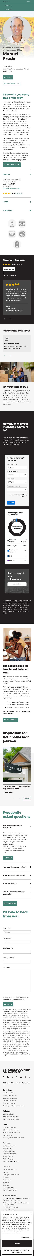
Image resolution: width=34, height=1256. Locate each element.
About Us (6, 1167)
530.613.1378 (11, 184)
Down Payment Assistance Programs (13, 1106)
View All (26, 798)
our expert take (26, 711)
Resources (7, 1143)
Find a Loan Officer (8, 1187)
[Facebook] (3, 1077)
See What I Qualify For (12, 83)
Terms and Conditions (9, 1210)
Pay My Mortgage (8, 1159)
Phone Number (8, 958)
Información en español (10, 1190)
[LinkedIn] (8, 1077)
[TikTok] (29, 1077)
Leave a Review (9, 269)
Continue (17, 1243)
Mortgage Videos (8, 1156)
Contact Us (6, 1185)
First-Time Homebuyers (9, 1100)
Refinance (7, 1111)
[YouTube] (21, 1077)
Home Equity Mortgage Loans (11, 1132)
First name (7, 928)
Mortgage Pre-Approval (10, 1098)
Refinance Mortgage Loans (11, 1119)
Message (6, 968)
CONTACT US (8, 1004)
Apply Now (8, 77)
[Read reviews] (7, 193)
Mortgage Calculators (9, 1146)
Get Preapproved (10, 903)
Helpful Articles (7, 1148)
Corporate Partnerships (10, 1169)
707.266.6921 (9, 186)
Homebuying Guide (8, 1093)
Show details (25, 1237)
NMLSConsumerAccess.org (10, 1161)
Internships (6, 1177)
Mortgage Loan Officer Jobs (11, 1175)
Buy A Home (7, 1090)
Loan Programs (7, 1135)
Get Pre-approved (10, 719)
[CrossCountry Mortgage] (17, 1071)
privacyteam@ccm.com (13, 1050)
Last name (7, 938)
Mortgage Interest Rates (10, 1095)
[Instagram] (16, 1077)
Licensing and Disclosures (10, 1207)
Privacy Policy (6, 999)
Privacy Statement (10, 1195)
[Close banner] (30, 1213)
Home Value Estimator (9, 1151)
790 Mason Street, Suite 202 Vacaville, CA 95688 (12, 181)
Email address (8, 948)
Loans (5, 1124)
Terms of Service (17, 999)
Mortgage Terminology (9, 1153)
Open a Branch (7, 1180)
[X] (12, 1077)
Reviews (18, 193)
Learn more (8, 857)
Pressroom (6, 1182)
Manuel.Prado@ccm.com (11, 188)
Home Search (8, 9)
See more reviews (10, 275)
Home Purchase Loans (9, 1103)
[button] (17, 174)
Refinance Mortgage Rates (10, 1116)
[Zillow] (25, 1077)
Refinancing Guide (8, 1114)
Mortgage (7, 5)
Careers (5, 1172)
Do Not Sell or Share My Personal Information (17, 1251)
